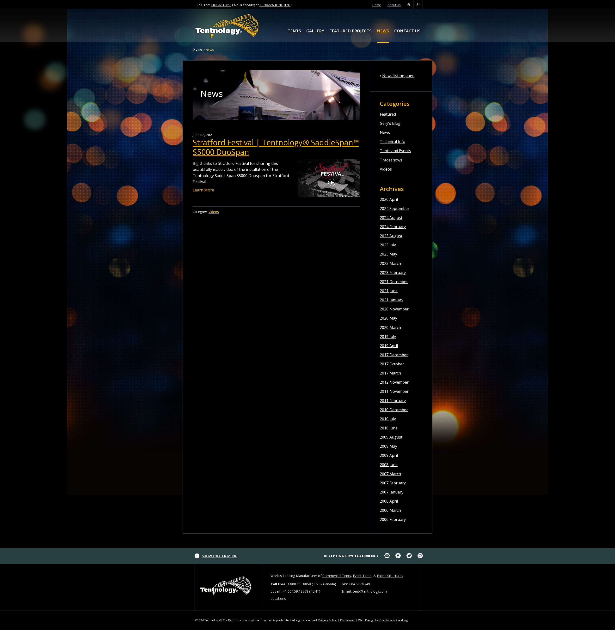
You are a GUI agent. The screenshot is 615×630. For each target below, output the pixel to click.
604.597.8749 (359, 584)
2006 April (389, 501)
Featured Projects (350, 31)
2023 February (393, 272)
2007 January (391, 492)
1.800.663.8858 (221, 5)
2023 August (391, 235)
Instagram (420, 555)
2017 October (392, 364)
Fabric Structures (390, 575)
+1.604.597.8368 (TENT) (275, 5)
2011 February (393, 400)
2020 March (390, 327)
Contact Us (407, 31)
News (383, 31)
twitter (409, 555)
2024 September (394, 208)
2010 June (389, 428)
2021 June (389, 290)
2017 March (390, 373)
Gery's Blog (390, 123)
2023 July (388, 245)
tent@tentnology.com (370, 591)
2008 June (389, 464)
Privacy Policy (327, 620)
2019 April (389, 345)
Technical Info (392, 141)
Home (197, 49)
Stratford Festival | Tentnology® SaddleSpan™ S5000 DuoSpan (276, 147)
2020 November (394, 309)
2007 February (393, 483)
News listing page (398, 75)
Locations (278, 598)
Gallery (315, 31)
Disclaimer (347, 620)
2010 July (388, 419)
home (376, 5)
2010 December (394, 409)
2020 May (388, 318)
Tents (294, 31)
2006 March (390, 510)
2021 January (391, 300)
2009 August (391, 437)
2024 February (393, 226)
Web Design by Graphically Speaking (383, 620)
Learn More (203, 190)
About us (394, 5)
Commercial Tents (336, 575)
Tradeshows (391, 160)
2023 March (390, 263)
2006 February (393, 519)
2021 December (394, 281)
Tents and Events (395, 150)
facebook (398, 555)
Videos (386, 169)
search (418, 5)
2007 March (390, 473)
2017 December (394, 354)
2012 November (394, 382)
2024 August (391, 217)
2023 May (388, 254)
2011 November (394, 391)
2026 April (389, 199)
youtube (387, 555)
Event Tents (362, 575)
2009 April (389, 455)
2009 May (388, 446)
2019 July (388, 336)
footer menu (219, 556)
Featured (388, 114)
